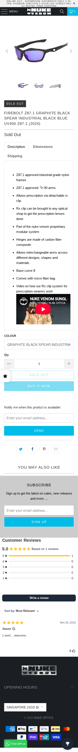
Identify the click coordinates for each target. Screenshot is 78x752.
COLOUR (10, 336)
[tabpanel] (39, 245)
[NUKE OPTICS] (39, 11)
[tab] (43, 146)
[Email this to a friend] (56, 449)
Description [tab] (16, 147)
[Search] (62, 11)
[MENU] (2, 11)
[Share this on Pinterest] (44, 449)
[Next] (70, 51)
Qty (6, 354)
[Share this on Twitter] (21, 449)
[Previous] (7, 51)
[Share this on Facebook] (32, 449)
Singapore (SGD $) (22, 707)
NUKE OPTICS (43, 717)
